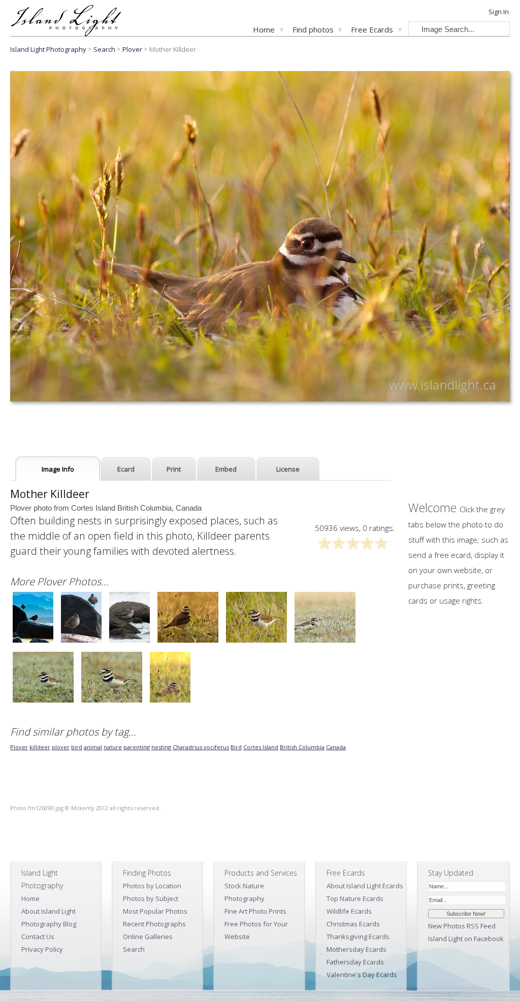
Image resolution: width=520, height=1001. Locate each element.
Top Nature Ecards (355, 898)
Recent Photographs (154, 923)
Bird (236, 747)
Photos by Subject (150, 898)
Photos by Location (152, 885)
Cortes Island (260, 747)
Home (264, 29)
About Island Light (48, 911)
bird (76, 747)
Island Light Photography (48, 49)
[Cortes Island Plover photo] (33, 641)
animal (93, 747)
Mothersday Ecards (356, 949)
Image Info (58, 469)
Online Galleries (148, 936)
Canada (336, 747)
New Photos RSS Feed (462, 925)
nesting (161, 747)
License (288, 469)
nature (113, 747)
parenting (136, 747)
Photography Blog (48, 923)
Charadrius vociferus (201, 747)
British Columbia (302, 747)
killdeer (39, 747)
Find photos (313, 29)
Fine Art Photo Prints (255, 911)
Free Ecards (372, 29)
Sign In (499, 11)
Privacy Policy (42, 949)
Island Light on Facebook (466, 938)
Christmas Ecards (353, 923)
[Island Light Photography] (65, 33)
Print (174, 469)
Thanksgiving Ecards (358, 936)
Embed (226, 469)
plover (61, 747)
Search (134, 949)
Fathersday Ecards (355, 961)
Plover (132, 49)
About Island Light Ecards (365, 885)
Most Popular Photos (155, 911)
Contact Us (37, 936)
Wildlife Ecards (349, 911)
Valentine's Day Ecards (362, 974)
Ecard (126, 469)
